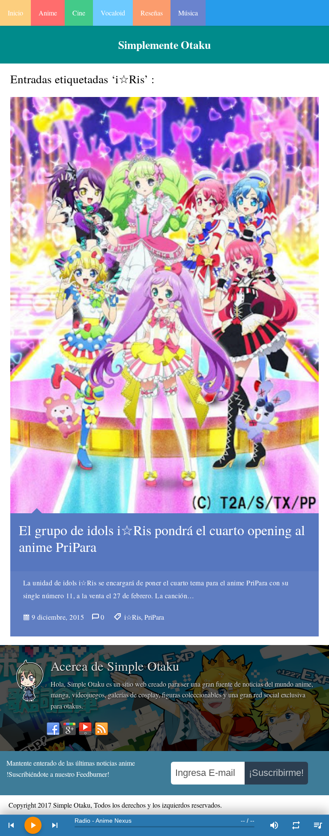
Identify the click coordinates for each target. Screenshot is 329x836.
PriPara (154, 616)
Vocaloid (113, 12)
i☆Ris (132, 616)
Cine (78, 12)
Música (188, 12)
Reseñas (152, 12)
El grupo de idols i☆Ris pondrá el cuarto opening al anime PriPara (162, 538)
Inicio (15, 12)
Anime (48, 12)
